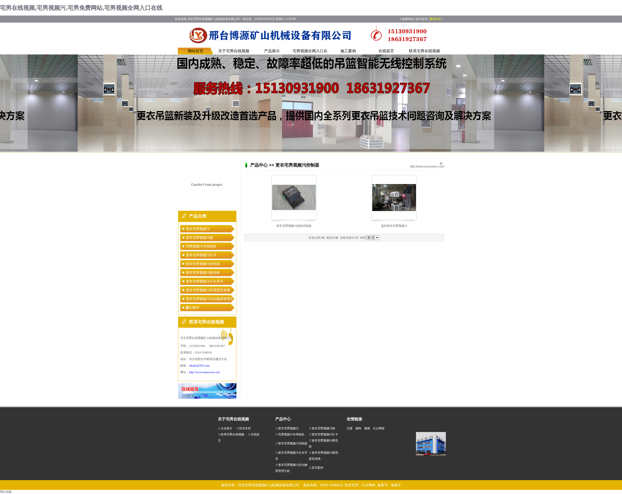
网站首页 (195, 51)
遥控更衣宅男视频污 (394, 226)
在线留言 (386, 51)
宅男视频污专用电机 (201, 246)
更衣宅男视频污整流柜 (203, 272)
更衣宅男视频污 (198, 229)
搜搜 (368, 428)
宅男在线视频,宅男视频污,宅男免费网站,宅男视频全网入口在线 (81, 7)
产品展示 (272, 51)
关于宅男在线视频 (233, 51)
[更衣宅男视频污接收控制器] (294, 209)
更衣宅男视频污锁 (199, 237)
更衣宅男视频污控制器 (203, 264)
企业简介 (227, 428)
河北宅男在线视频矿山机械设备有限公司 (268, 485)
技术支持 (245, 428)
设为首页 (421, 19)
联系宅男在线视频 (424, 51)
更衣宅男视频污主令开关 (204, 281)
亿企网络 (380, 428)
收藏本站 (408, 19)
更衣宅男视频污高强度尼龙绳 (208, 290)
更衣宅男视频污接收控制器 (293, 226)
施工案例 (348, 51)
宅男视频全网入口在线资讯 (310, 54)
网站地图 (6, 492)
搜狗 (359, 428)
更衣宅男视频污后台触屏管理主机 (209, 300)
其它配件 (192, 307)
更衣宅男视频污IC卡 (201, 255)
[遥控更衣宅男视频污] (394, 210)
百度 (351, 428)
